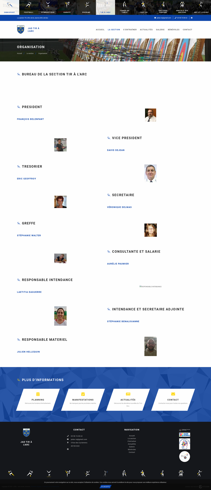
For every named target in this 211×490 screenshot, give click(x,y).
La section (114, 30)
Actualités (146, 30)
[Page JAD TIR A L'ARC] (191, 18)
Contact (187, 30)
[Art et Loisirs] (200, 473)
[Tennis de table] (124, 473)
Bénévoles (174, 30)
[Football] (30, 473)
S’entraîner (130, 30)
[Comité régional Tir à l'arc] (184, 444)
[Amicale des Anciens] (181, 473)
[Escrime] (86, 473)
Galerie (160, 30)
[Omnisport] (11, 473)
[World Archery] (184, 435)
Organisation (42, 53)
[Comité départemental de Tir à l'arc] (184, 457)
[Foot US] (143, 473)
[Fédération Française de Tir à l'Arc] (184, 430)
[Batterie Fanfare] (162, 473)
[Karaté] (67, 473)
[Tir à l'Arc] (105, 473)
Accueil (100, 30)
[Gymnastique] (49, 473)
